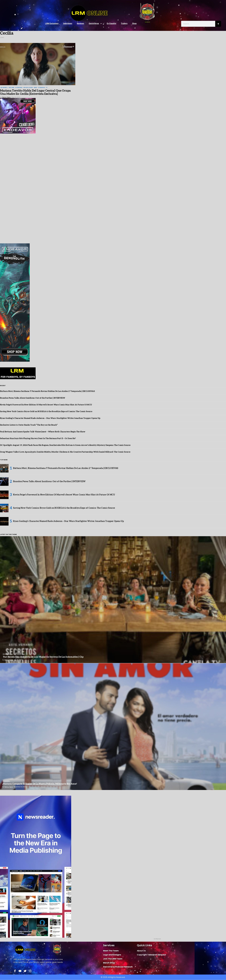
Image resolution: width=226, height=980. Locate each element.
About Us (141, 950)
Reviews (80, 23)
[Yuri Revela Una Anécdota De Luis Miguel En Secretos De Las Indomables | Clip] (113, 599)
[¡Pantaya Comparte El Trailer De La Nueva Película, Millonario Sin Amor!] (113, 726)
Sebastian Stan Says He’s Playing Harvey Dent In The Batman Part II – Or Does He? (38, 438)
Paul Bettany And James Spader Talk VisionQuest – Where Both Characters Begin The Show (42, 432)
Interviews (67, 23)
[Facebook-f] (15, 971)
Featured (11, 87)
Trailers (124, 23)
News (35, 87)
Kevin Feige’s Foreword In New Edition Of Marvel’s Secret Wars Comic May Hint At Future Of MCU (46, 405)
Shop (134, 23)
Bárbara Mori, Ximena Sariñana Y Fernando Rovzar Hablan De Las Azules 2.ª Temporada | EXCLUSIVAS (47, 391)
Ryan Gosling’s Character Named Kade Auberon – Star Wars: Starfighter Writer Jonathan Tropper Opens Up (50, 418)
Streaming (41, 87)
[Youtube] (20, 971)
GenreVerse (94, 23)
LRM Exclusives (51, 23)
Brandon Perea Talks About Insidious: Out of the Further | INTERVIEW (32, 398)
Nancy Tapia (9, 660)
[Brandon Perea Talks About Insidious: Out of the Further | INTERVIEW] (4, 481)
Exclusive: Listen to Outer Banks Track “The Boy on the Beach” (29, 425)
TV (46, 87)
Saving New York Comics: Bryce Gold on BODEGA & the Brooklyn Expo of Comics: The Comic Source (46, 411)
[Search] (218, 24)
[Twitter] (25, 971)
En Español (111, 23)
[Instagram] (30, 971)
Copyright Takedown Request (151, 954)
